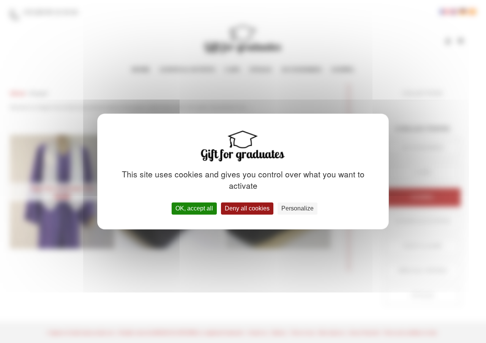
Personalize (297, 208)
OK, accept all (194, 208)
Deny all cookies (247, 208)
